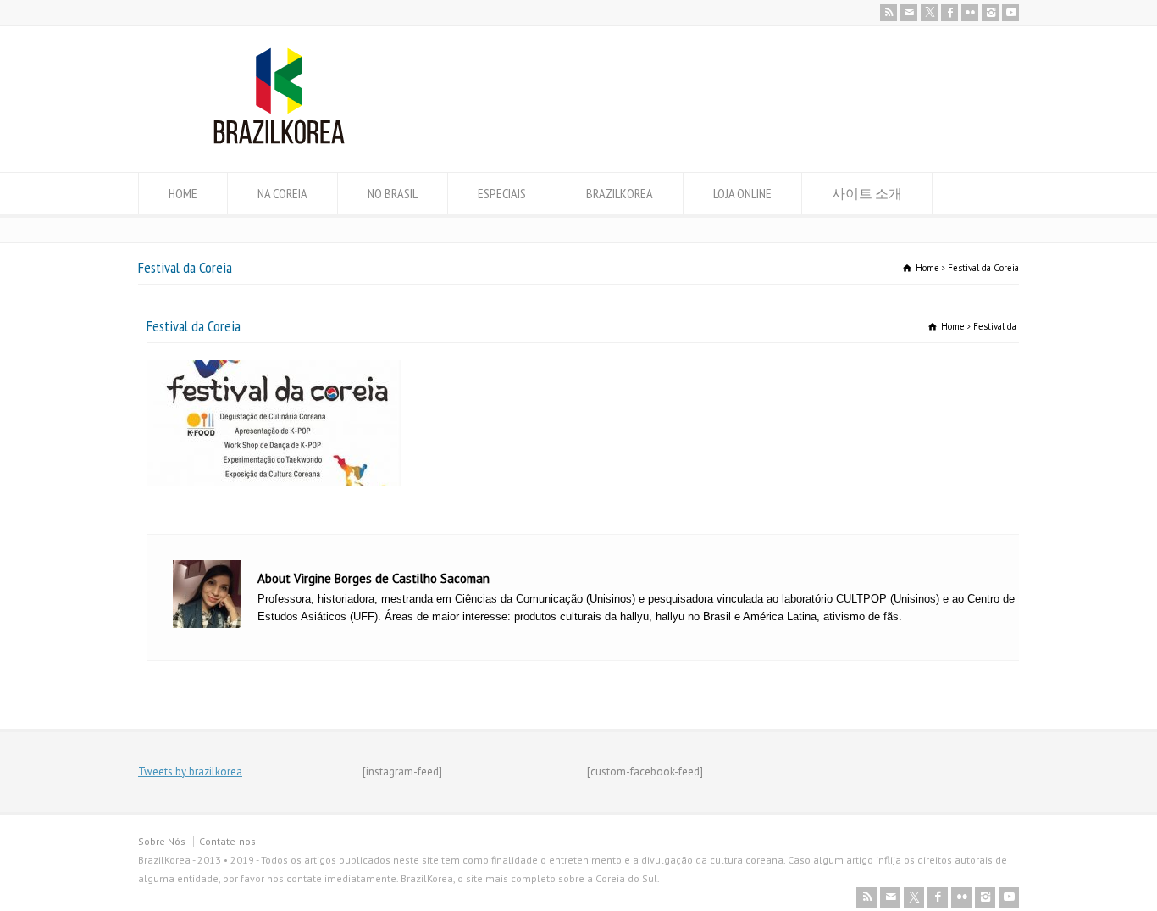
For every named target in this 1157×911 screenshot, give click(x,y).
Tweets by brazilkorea (190, 771)
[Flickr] (969, 12)
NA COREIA (282, 193)
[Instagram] (990, 12)
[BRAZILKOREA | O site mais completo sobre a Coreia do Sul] (279, 140)
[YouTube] (1010, 12)
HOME (183, 193)
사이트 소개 (867, 193)
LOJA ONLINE (742, 193)
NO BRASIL (393, 193)
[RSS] (888, 12)
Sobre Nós (161, 841)
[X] (929, 12)
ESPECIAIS (502, 193)
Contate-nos (227, 841)
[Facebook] (949, 12)
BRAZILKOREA (619, 193)
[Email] (908, 12)
